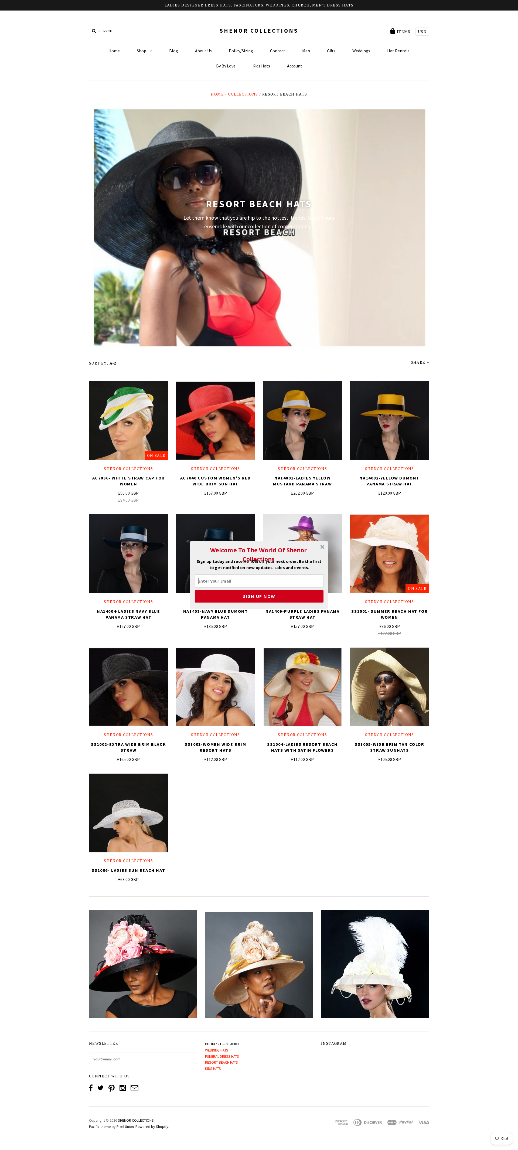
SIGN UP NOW (259, 596)
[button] (258, 554)
